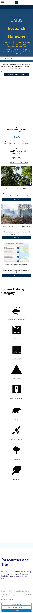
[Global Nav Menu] (2, 2)
